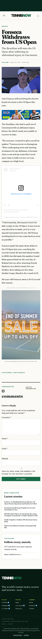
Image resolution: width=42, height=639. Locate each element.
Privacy (4, 624)
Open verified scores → (13, 554)
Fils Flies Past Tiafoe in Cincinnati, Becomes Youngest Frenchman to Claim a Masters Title (21, 515)
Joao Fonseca (19, 372)
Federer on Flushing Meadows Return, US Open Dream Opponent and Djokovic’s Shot (20, 503)
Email (5, 448)
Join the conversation (31, 388)
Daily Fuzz (19, 608)
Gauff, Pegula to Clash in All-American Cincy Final (20, 521)
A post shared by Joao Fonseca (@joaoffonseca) (21, 217)
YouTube (5, 602)
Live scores (19, 605)
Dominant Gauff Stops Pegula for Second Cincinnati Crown (19, 509)
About (31, 602)
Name (5, 438)
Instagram (5, 605)
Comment (6, 417)
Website (5, 458)
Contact (31, 608)
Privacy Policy (17, 635)
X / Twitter (5, 608)
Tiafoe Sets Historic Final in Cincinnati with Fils (20, 527)
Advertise (32, 605)
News (17, 602)
